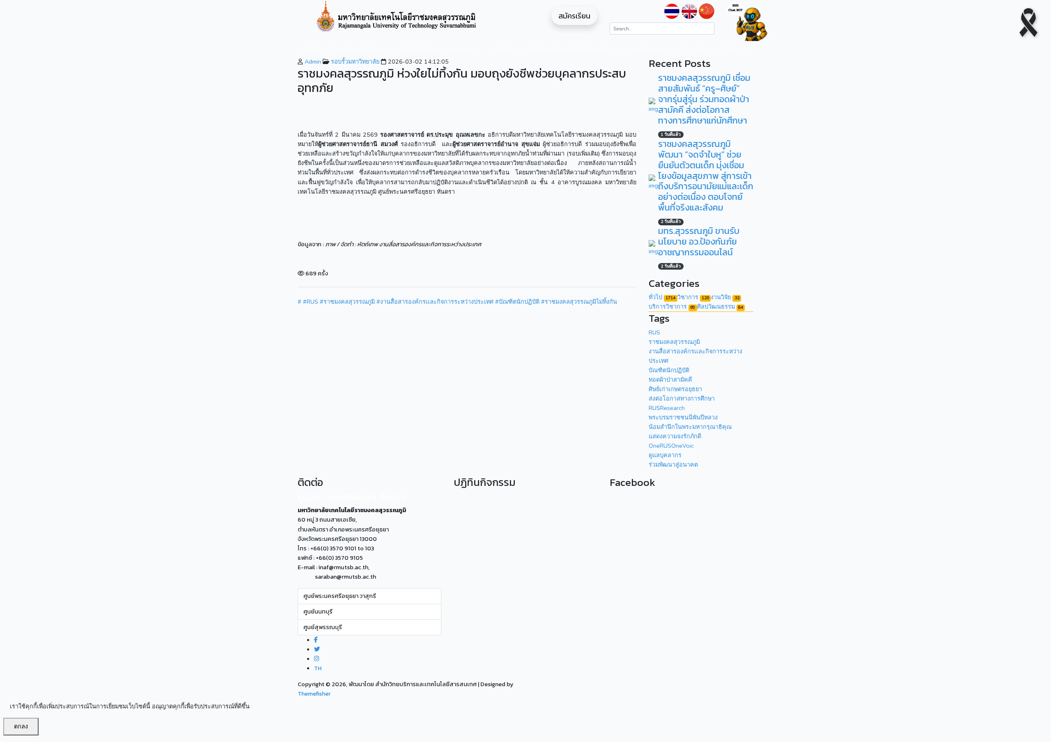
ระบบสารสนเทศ (646, 48)
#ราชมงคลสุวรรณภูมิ (347, 302)
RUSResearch (667, 408)
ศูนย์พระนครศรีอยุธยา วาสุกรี (339, 595)
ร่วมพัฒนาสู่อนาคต (673, 464)
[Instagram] (316, 658)
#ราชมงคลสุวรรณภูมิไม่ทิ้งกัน (579, 302)
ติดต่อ (731, 48)
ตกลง (21, 726)
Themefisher (314, 693)
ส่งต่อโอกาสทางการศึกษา (682, 398)
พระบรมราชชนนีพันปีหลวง (683, 417)
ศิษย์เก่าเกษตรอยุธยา (675, 389)
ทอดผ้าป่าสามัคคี (670, 380)
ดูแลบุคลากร (665, 455)
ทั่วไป (662, 297)
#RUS (310, 302)
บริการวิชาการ (672, 306)
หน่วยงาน (463, 48)
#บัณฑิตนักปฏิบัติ (517, 302)
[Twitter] (317, 649)
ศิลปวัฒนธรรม (720, 306)
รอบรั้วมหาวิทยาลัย (354, 61)
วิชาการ (693, 297)
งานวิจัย (502, 48)
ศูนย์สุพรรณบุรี (322, 627)
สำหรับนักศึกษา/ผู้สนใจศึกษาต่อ (569, 48)
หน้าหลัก (313, 48)
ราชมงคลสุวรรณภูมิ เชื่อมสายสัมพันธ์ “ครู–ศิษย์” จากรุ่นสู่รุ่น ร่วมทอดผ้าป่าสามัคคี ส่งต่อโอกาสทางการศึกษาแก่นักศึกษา (704, 99)
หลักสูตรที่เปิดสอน (420, 48)
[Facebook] (316, 639)
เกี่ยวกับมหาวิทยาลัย (355, 48)
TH (317, 668)
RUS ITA (695, 48)
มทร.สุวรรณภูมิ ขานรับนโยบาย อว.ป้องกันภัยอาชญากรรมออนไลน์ (698, 241)
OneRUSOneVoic (671, 446)
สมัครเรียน (574, 15)
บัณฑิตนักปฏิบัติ (669, 370)
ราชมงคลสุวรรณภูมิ (674, 342)
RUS (654, 332)
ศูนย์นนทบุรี (318, 611)
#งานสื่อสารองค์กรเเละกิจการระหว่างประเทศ (434, 302)
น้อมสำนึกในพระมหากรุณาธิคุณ (690, 427)
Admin (312, 61)
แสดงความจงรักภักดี (675, 436)
